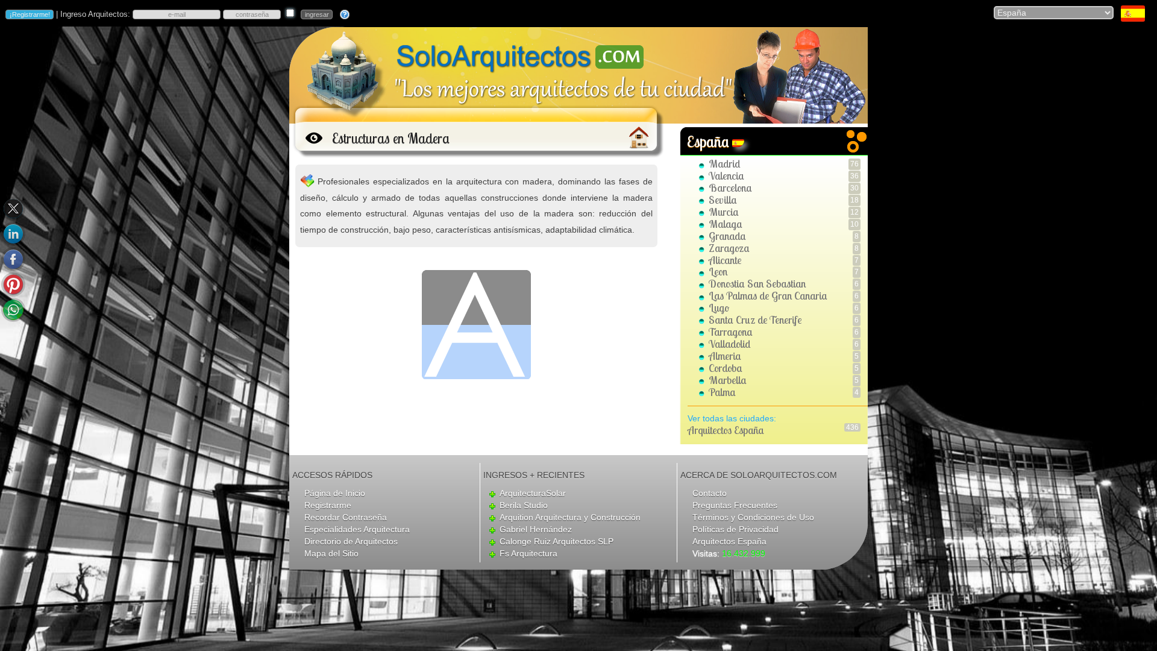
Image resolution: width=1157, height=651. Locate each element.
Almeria (725, 356)
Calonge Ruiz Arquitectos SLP (556, 541)
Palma (722, 392)
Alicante (725, 260)
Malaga (725, 224)
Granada (727, 236)
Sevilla (723, 200)
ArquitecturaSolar (533, 493)
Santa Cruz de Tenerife (755, 320)
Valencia (726, 176)
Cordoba (725, 368)
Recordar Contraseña (345, 517)
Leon (718, 271)
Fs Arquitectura (528, 553)
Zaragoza (729, 248)
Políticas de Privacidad (735, 529)
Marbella (728, 380)
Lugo (719, 308)
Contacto (709, 493)
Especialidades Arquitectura (357, 529)
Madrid (725, 164)
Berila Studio (524, 505)
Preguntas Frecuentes (734, 505)
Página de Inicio (334, 493)
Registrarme (327, 505)
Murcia (724, 212)
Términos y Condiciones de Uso (753, 517)
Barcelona (730, 188)
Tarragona (731, 332)
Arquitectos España (726, 430)
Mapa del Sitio (331, 553)
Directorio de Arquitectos (351, 541)
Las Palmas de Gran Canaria (768, 296)
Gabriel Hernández (536, 529)
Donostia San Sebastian (757, 284)
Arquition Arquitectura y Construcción (570, 517)
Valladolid (730, 344)
